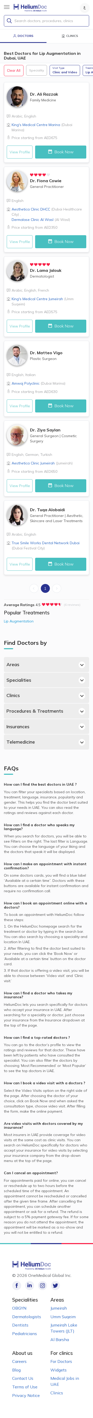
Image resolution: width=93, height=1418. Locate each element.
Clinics (13, 695)
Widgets (58, 1370)
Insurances (17, 727)
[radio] (32, 175)
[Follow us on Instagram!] (42, 1285)
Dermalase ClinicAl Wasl (41, 219)
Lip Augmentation (19, 621)
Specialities (18, 680)
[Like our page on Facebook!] (16, 1285)
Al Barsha (59, 1339)
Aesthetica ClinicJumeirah (42, 463)
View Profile (20, 152)
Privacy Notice (26, 1395)
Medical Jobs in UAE (64, 1381)
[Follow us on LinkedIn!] (29, 1285)
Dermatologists (26, 1316)
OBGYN (19, 1308)
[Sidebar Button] (6, 7)
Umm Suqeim (63, 1316)
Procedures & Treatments (34, 711)
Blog (16, 1370)
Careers (19, 1361)
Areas (12, 664)
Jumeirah (58, 1308)
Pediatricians (24, 1333)
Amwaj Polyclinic (38, 383)
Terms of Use (24, 1386)
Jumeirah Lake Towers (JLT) (63, 1328)
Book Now (63, 151)
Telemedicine (20, 742)
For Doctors (61, 1361)
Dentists (20, 1325)
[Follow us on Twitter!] (55, 1285)
